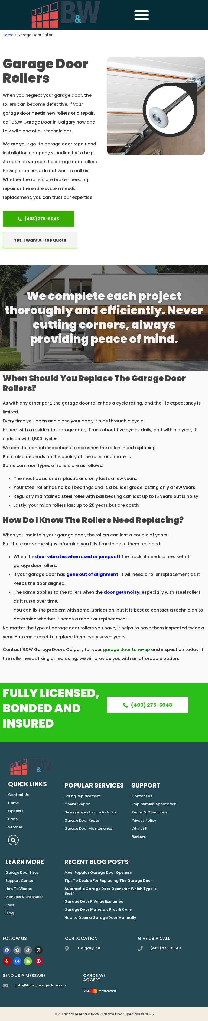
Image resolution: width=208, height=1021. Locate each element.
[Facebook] (7, 950)
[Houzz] (28, 961)
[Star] (17, 950)
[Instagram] (38, 950)
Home (8, 35)
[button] (141, 15)
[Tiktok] (28, 950)
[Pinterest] (38, 961)
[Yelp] (7, 961)
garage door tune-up (126, 649)
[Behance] (17, 961)
